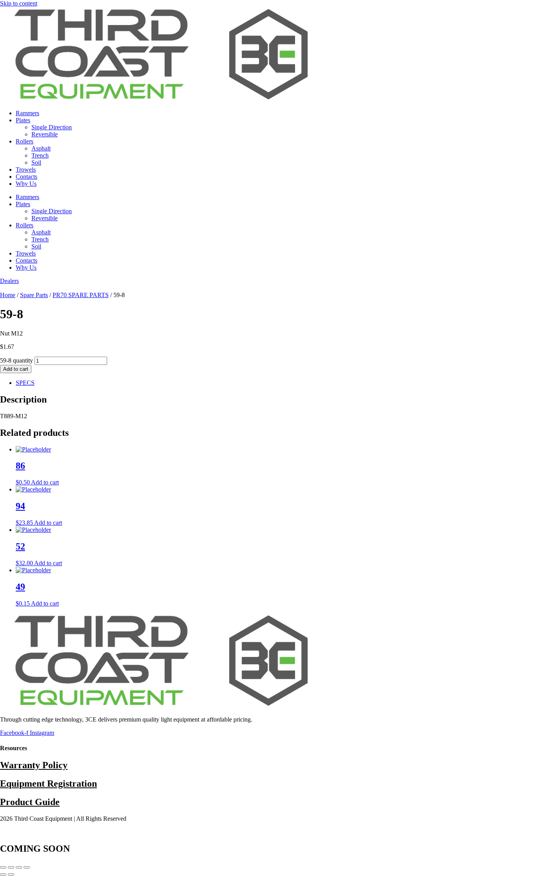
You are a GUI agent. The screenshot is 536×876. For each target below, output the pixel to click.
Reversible (44, 134)
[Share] (19, 867)
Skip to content (18, 3)
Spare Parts (34, 295)
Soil (36, 162)
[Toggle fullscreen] (11, 867)
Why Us (26, 183)
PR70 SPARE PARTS (81, 295)
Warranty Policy (33, 765)
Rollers (24, 141)
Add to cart (15, 369)
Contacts (26, 176)
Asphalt (41, 148)
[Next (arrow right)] (11, 874)
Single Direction (51, 127)
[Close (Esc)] (27, 867)
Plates (23, 120)
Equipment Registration (48, 783)
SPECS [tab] (25, 382)
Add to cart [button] (45, 482)
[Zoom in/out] (3, 867)
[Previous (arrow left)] (3, 874)
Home (7, 295)
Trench (40, 155)
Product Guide (30, 802)
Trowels (26, 169)
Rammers (27, 113)
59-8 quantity (16, 360)
